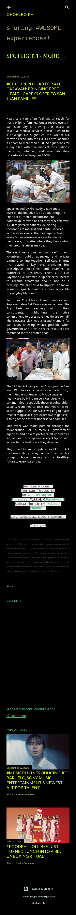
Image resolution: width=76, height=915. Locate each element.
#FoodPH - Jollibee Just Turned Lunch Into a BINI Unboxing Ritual (34, 851)
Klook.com (16, 715)
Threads (19, 500)
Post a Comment (25, 794)
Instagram (43, 495)
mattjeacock (48, 896)
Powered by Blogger (41, 888)
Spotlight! (22, 56)
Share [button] (9, 586)
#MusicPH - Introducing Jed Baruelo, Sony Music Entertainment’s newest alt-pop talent (37, 780)
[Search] (67, 6)
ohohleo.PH (19, 14)
